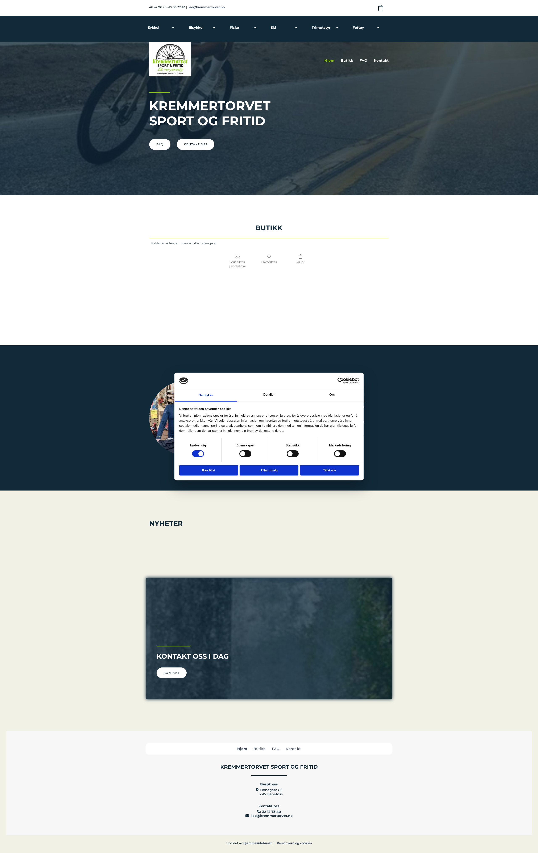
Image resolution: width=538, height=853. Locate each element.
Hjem (329, 61)
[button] (159, 144)
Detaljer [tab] (269, 394)
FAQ (364, 61)
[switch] (245, 453)
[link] (172, 27)
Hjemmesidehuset (257, 843)
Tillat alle (329, 470)
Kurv (301, 262)
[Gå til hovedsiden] (187, 59)
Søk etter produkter (237, 264)
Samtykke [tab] (206, 395)
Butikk (347, 61)
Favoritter (269, 262)
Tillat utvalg (269, 470)
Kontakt (381, 61)
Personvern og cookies (294, 843)
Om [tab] (332, 394)
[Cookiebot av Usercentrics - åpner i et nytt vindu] (340, 381)
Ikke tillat (208, 470)
